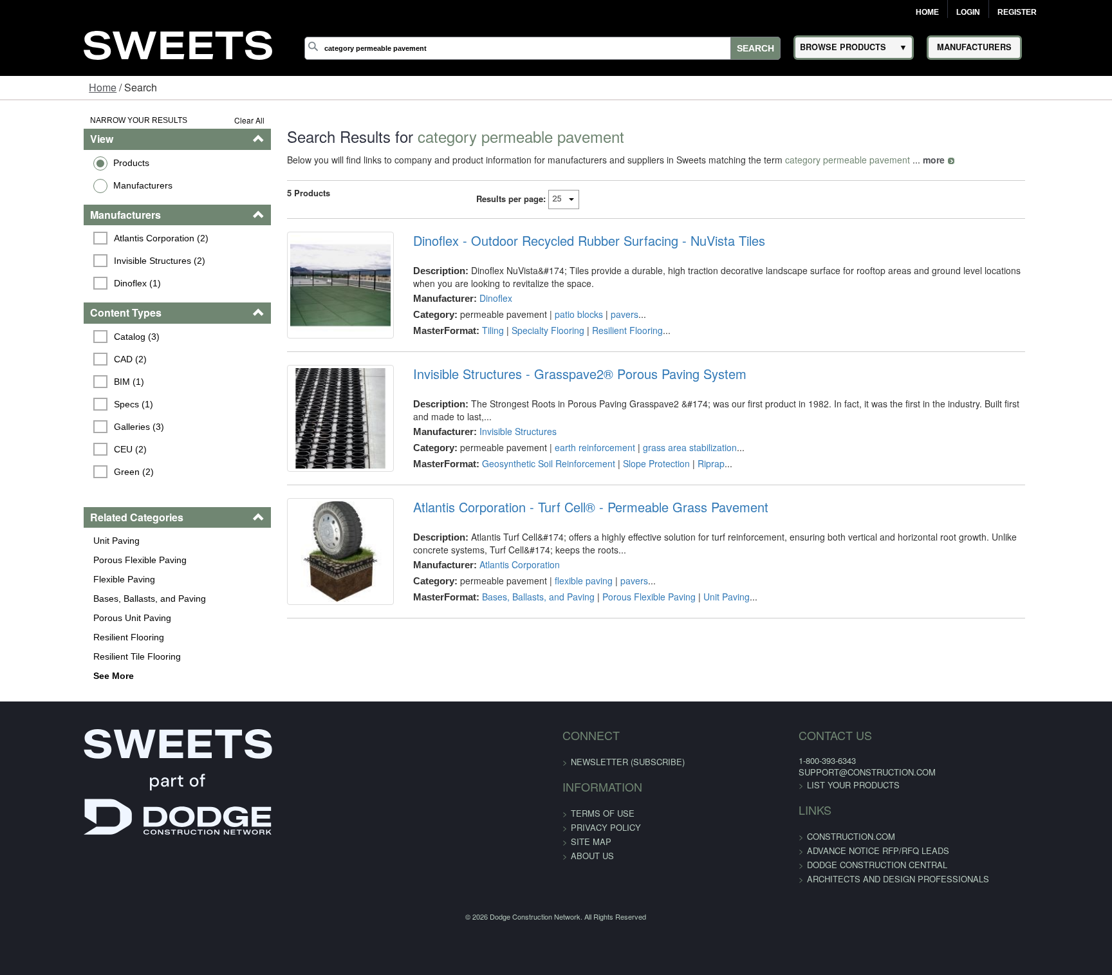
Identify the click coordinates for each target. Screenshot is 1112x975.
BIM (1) (58, 381)
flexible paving (559, 619)
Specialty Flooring (523, 330)
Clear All (205, 120)
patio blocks (554, 314)
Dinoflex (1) (66, 283)
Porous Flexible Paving (67, 560)
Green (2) (63, 472)
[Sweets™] (178, 43)
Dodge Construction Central (806, 865)
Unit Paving (44, 540)
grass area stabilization (665, 453)
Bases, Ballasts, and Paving (77, 598)
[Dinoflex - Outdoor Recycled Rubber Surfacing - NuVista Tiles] (306, 295)
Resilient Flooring (56, 637)
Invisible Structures (493, 437)
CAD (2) (59, 359)
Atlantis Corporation (495, 603)
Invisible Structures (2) (88, 260)
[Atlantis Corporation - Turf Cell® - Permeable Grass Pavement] (306, 600)
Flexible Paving (51, 579)
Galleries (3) (68, 427)
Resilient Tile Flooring (64, 656)
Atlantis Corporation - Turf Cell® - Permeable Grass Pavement (566, 546)
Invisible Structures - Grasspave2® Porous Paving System (555, 393)
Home (927, 12)
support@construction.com (795, 772)
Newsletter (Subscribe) (628, 762)
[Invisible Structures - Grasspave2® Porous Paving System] (306, 447)
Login (968, 12)
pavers (600, 314)
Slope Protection (631, 469)
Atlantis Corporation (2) (90, 238)
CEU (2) (59, 449)
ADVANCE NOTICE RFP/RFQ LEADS (807, 850)
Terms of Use (603, 813)
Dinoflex (471, 298)
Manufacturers (70, 185)
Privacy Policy (606, 827)
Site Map (591, 841)
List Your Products (782, 785)
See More (41, 676)
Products (59, 163)
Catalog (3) (66, 336)
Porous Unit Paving (59, 618)
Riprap (686, 469)
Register (1017, 12)
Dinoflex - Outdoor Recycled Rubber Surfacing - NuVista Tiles (565, 241)
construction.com (780, 836)
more (890, 159)
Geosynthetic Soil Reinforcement (524, 469)
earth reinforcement (570, 453)
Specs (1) (62, 404)
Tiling (468, 330)
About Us (592, 856)
